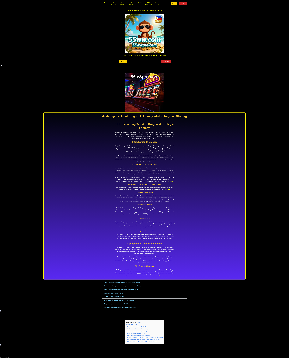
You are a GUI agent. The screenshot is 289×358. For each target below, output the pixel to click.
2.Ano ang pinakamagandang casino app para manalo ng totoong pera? (124, 286)
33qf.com (144, 216)
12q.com (160, 276)
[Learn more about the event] (144, 68)
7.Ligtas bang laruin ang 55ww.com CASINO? (116, 304)
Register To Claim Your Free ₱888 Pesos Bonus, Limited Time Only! (144, 10)
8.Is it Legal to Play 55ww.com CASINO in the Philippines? (120, 307)
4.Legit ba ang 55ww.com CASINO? (114, 293)
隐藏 (139, 322)
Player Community (148, 3)
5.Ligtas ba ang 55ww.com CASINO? (114, 296)
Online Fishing (122, 3)
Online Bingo (131, 3)
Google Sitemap (4, 357)
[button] (144, 282)
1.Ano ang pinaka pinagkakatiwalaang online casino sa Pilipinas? (122, 282)
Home (105, 2)
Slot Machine (113, 3)
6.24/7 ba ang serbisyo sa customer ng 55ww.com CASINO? (121, 300)
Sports (139, 2)
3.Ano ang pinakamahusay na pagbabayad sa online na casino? (121, 289)
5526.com (144, 240)
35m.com (170, 181)
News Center (157, 3)
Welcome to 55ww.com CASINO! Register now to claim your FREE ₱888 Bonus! (144, 55)
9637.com (167, 189)
